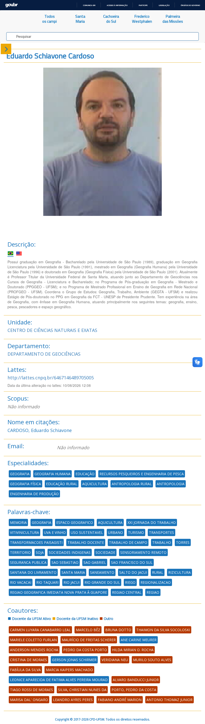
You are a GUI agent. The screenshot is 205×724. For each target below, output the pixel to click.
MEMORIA (18, 522)
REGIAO (152, 592)
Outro (108, 618)
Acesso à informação (117, 5)
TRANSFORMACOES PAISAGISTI (36, 542)
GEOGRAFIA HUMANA (52, 473)
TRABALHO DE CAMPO (128, 542)
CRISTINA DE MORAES (28, 659)
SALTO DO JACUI (133, 572)
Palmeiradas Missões (172, 18)
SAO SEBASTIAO (65, 562)
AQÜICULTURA (94, 483)
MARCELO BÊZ (88, 629)
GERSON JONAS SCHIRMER (74, 659)
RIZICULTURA (179, 572)
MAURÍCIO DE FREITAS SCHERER (89, 639)
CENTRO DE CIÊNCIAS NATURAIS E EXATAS (52, 330)
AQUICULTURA (110, 522)
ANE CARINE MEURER (138, 639)
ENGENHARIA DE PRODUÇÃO (34, 493)
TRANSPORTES (161, 532)
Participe (143, 5)
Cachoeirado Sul (111, 18)
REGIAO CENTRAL (127, 592)
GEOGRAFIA (20, 473)
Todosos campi (49, 18)
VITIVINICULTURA (24, 532)
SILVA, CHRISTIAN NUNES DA (82, 689)
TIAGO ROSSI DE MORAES (31, 689)
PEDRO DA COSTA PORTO (85, 649)
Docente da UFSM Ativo (31, 618)
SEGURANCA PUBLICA (28, 562)
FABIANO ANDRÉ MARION (120, 699)
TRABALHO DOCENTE (86, 542)
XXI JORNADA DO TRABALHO (152, 522)
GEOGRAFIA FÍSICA (25, 483)
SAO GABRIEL (95, 562)
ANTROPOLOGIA (170, 483)
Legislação (164, 5)
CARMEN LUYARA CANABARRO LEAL (40, 629)
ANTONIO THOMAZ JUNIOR (169, 699)
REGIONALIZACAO (155, 582)
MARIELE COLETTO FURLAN (33, 639)
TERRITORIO (20, 552)
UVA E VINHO (55, 532)
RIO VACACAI (20, 582)
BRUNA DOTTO (118, 629)
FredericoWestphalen (142, 18)
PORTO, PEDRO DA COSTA (134, 689)
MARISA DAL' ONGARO (29, 699)
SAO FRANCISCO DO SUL (131, 562)
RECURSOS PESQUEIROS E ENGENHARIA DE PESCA (142, 473)
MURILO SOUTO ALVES (152, 659)
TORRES (183, 542)
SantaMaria (80, 18)
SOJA (40, 552)
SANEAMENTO (102, 572)
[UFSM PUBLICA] (17, 19)
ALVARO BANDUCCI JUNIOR (136, 679)
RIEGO (130, 582)
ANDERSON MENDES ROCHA (34, 649)
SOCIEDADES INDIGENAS (69, 552)
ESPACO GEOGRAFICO (74, 522)
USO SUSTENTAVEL (87, 532)
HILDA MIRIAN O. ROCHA (133, 649)
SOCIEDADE (105, 552)
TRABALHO (161, 542)
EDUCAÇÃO (85, 473)
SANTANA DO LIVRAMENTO (33, 572)
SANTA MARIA (73, 572)
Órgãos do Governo (190, 5)
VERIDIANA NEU (115, 659)
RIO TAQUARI (47, 582)
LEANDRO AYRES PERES (73, 699)
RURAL (157, 572)
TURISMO (136, 532)
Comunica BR (89, 5)
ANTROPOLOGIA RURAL (132, 483)
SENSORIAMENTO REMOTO (143, 552)
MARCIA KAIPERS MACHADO (69, 669)
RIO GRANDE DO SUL (102, 582)
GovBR (11, 5)
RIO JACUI (72, 582)
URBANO (115, 532)
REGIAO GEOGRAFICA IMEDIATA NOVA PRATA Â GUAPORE (58, 592)
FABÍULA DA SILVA (25, 669)
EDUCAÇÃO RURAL (61, 483)
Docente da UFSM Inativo (77, 618)
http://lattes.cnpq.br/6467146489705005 (51, 378)
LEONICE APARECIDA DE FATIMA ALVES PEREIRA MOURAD (59, 679)
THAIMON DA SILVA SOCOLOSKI (163, 629)
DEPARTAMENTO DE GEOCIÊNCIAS (44, 354)
